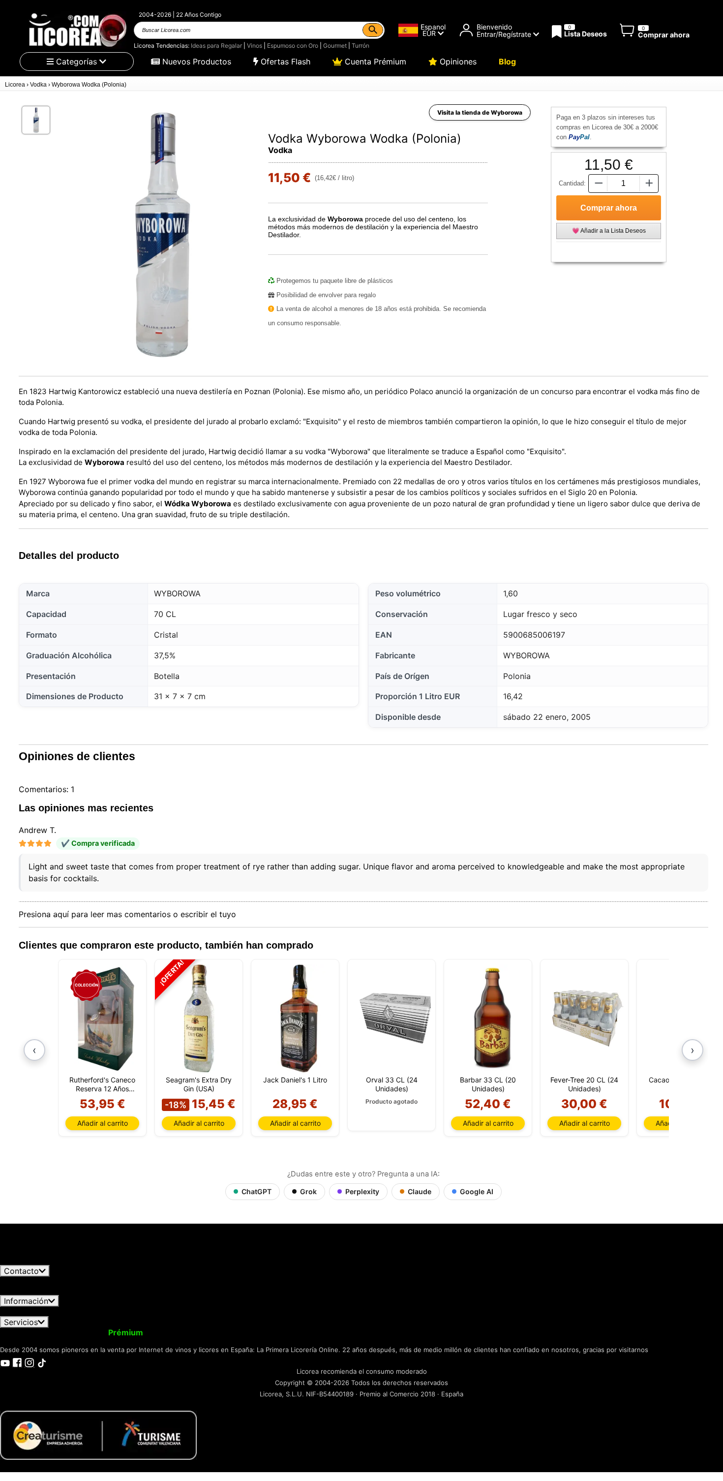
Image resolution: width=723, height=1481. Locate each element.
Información (26, 1301)
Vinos (254, 45)
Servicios (21, 1322)
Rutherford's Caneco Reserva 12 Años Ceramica (102, 1084)
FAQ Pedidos (276, 1311)
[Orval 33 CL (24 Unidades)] (395, 1018)
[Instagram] (29, 1362)
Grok (308, 1191)
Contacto (21, 1271)
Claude (419, 1191)
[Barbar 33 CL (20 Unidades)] (491, 1018)
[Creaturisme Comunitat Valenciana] (98, 1434)
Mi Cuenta (26, 1332)
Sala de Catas (426, 1332)
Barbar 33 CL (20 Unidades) (488, 1084)
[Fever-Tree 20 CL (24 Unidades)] (588, 1018)
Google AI (476, 1191)
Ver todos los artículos (50, 1260)
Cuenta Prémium (374, 61)
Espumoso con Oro (292, 45)
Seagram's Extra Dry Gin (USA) (199, 1084)
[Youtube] (5, 1362)
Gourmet (335, 45)
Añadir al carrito (102, 1123)
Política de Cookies (418, 1311)
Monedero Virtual (185, 1332)
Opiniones (457, 61)
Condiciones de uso (43, 1311)
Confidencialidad (120, 1311)
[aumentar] (649, 183)
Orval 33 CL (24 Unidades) (392, 1084)
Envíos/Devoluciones (203, 1311)
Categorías (76, 61)
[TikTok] (42, 1362)
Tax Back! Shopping (356, 1332)
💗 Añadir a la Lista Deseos (609, 230)
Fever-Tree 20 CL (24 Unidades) (584, 1084)
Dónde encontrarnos (500, 1311)
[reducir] (597, 183)
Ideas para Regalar (216, 45)
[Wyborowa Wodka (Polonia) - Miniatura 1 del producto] (36, 120)
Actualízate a (100, 1332)
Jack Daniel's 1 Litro (295, 1080)
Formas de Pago (341, 1311)
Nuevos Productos (195, 61)
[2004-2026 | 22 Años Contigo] (76, 30)
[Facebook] (17, 1362)
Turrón (360, 45)
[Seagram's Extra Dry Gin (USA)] (199, 1018)
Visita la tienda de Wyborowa (479, 112)
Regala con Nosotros (268, 1332)
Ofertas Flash (284, 61)
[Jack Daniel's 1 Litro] (298, 1018)
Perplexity (362, 1191)
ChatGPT (256, 1191)
